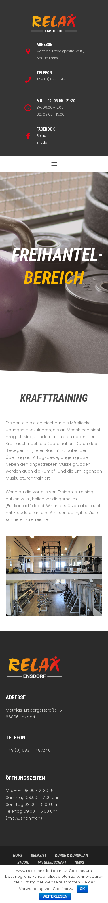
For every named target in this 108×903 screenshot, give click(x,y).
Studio (23, 862)
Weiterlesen (55, 896)
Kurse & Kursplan (71, 855)
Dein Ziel (39, 855)
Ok (82, 889)
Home (17, 855)
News (79, 862)
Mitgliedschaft (52, 862)
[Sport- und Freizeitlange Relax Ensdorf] (54, 23)
